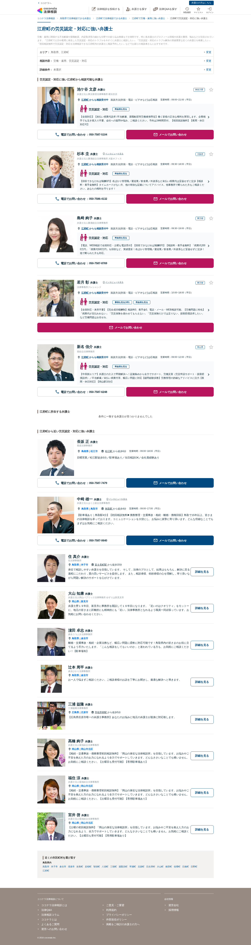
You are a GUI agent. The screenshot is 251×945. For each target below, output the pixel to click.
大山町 (160, 866)
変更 (208, 52)
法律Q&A (46, 909)
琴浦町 (132, 866)
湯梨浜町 (123, 866)
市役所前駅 (101, 712)
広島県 (75, 712)
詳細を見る (202, 571)
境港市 (71, 866)
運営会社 (173, 905)
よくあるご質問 (50, 924)
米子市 (84, 564)
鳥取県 (85, 508)
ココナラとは (49, 919)
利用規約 (111, 909)
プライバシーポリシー (119, 914)
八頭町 (105, 866)
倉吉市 (84, 638)
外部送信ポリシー (116, 919)
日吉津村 (150, 866)
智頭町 (96, 866)
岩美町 (79, 866)
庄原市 (84, 712)
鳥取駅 (109, 508)
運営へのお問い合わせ (54, 929)
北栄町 (141, 866)
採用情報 (173, 909)
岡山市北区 (87, 749)
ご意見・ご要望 (115, 905)
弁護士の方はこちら (201, 2)
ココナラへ (45, 3)
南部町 (168, 866)
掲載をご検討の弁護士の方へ (123, 924)
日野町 (194, 866)
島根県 (85, 451)
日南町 (185, 866)
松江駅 (109, 451)
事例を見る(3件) (122, 302)
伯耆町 (177, 866)
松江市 (94, 451)
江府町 (85, 99)
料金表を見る (121, 109)
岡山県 (75, 601)
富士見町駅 (101, 564)
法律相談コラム (50, 914)
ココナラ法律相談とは (54, 905)
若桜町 (88, 866)
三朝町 (113, 866)
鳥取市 (94, 508)
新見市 (84, 601)
